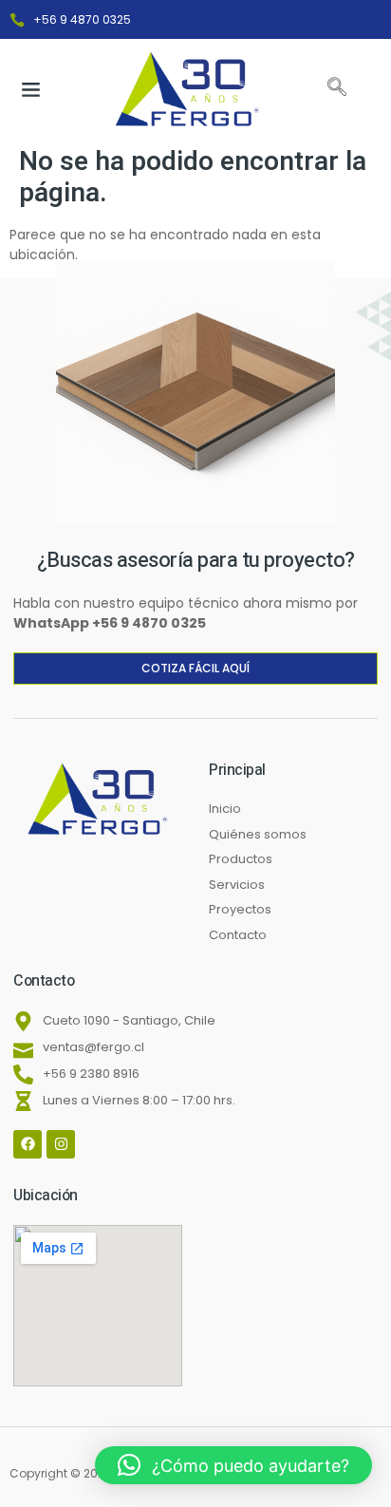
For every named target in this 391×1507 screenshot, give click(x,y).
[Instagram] (61, 1144)
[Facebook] (27, 1144)
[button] (31, 89)
